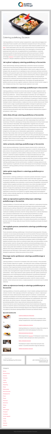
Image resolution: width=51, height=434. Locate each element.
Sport (4, 407)
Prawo (4, 398)
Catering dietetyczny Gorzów (26, 325)
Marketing (5, 384)
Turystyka (5, 414)
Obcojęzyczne (6, 393)
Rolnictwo (5, 402)
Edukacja (5, 378)
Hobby (4, 380)
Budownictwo (6, 373)
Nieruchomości (6, 391)
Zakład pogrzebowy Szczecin (26, 348)
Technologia (6, 409)
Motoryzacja (6, 389)
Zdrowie (5, 425)
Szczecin (31, 336)
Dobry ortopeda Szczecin (25, 340)
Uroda (4, 418)
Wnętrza (5, 423)
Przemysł (5, 400)
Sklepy (4, 405)
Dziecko (5, 375)
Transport (5, 411)
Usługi (4, 420)
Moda (4, 387)
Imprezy (5, 382)
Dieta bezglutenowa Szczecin (26, 333)
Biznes (4, 371)
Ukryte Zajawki (6, 416)
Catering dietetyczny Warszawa (26, 315)
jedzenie (11, 56)
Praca (4, 396)
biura (4, 47)
